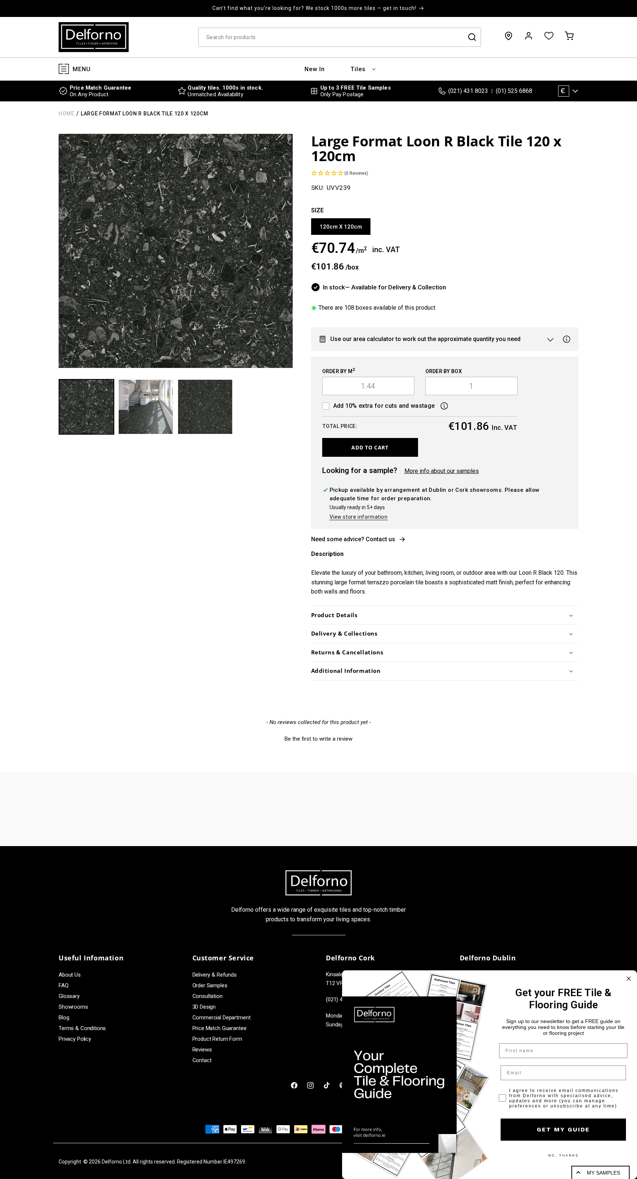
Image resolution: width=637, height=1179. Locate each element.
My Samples (603, 1173)
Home (66, 113)
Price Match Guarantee (219, 1028)
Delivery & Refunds (214, 974)
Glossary (69, 996)
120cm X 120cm (341, 226)
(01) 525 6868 (514, 90)
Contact (202, 1060)
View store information (359, 517)
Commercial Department (221, 1017)
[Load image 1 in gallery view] (86, 407)
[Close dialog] (628, 978)
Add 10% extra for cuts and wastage (384, 405)
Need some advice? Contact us (353, 539)
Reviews (202, 1049)
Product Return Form (217, 1039)
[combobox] (339, 37)
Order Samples (209, 985)
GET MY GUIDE (563, 1129)
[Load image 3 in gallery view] (205, 407)
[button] (358, 69)
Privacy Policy (75, 1039)
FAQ (64, 985)
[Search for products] (472, 37)
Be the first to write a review (318, 738)
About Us (70, 974)
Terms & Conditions (82, 1028)
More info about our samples (441, 470)
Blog (64, 1017)
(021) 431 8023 (468, 90)
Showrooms (73, 1007)
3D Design (204, 1007)
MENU (82, 69)
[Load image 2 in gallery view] (146, 407)
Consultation (207, 996)
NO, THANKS (563, 1155)
